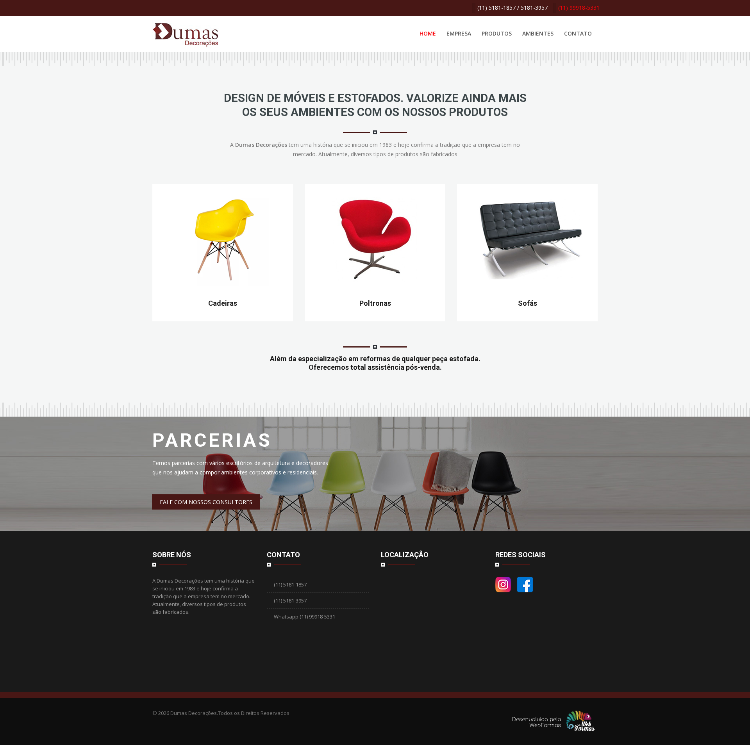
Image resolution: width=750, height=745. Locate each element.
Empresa (458, 33)
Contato (578, 33)
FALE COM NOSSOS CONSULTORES (206, 502)
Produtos (497, 33)
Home (428, 33)
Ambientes (538, 33)
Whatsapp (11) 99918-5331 (304, 616)
